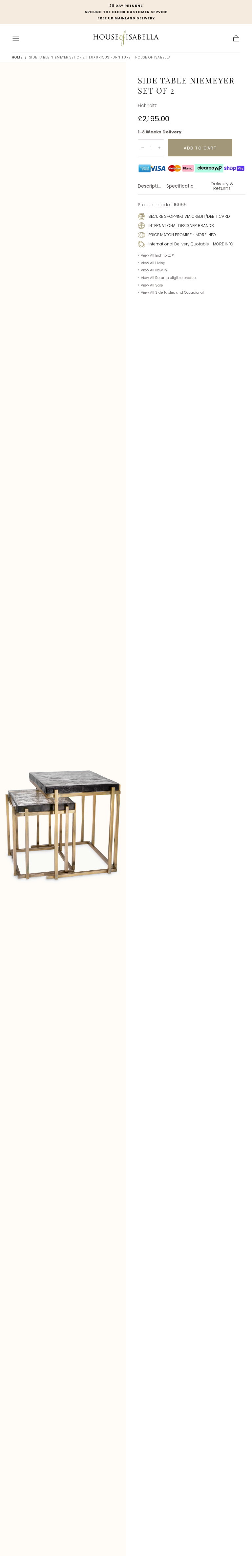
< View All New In (152, 270)
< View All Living (151, 262)
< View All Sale (150, 285)
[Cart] (236, 38)
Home (17, 57)
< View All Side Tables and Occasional (171, 292)
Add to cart (200, 148)
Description (151, 186)
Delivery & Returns (222, 186)
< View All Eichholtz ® (156, 255)
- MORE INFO (204, 235)
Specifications (182, 186)
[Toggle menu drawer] (16, 38)
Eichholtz (147, 106)
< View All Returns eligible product (167, 277)
